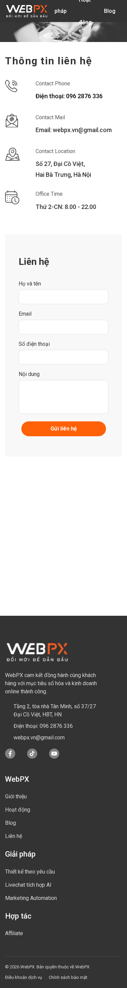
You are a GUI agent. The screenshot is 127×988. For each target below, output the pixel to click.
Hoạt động (17, 809)
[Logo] (26, 11)
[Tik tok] (32, 757)
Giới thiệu (16, 796)
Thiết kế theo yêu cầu (30, 871)
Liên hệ (13, 836)
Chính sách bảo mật (68, 977)
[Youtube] (54, 757)
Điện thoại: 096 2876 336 (69, 96)
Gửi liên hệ (63, 428)
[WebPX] (37, 651)
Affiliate (14, 933)
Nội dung (29, 374)
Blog (109, 11)
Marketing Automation (31, 898)
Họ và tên (30, 283)
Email (25, 314)
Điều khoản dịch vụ (23, 977)
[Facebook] (10, 757)
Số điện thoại (34, 344)
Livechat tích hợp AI (28, 885)
